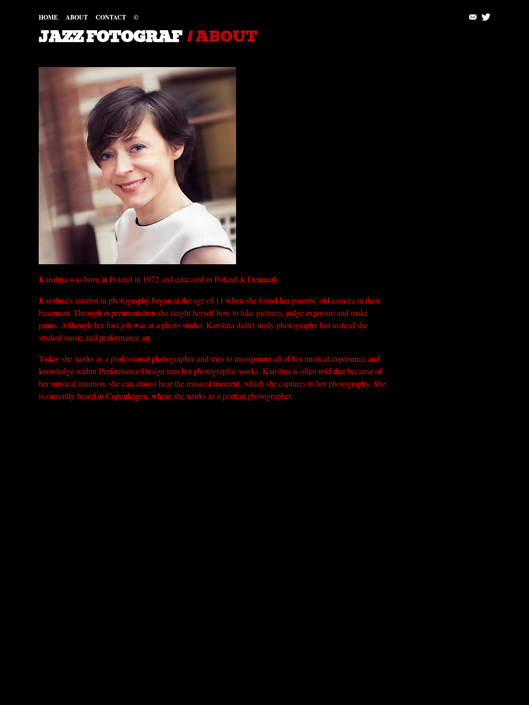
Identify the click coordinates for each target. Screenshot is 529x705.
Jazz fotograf (110, 37)
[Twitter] (485, 17)
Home (48, 17)
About (77, 17)
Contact (111, 17)
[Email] (473, 17)
